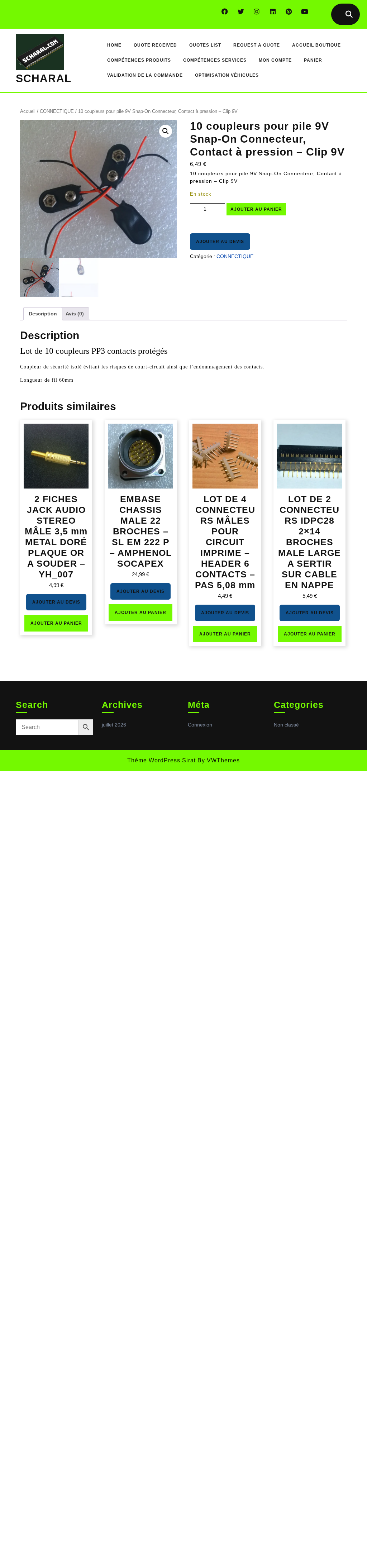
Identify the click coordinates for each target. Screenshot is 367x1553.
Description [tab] (43, 313)
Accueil (27, 111)
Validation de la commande (145, 75)
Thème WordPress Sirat (161, 760)
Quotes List (205, 45)
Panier (313, 60)
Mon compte (275, 60)
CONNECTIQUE (57, 111)
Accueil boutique (316, 45)
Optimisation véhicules (227, 75)
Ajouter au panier (256, 209)
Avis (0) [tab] (75, 313)
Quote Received (155, 45)
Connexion (200, 725)
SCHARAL (43, 78)
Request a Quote (256, 45)
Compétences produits (139, 60)
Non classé (286, 725)
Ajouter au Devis (220, 241)
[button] (165, 131)
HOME (114, 45)
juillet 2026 (114, 725)
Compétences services (215, 60)
